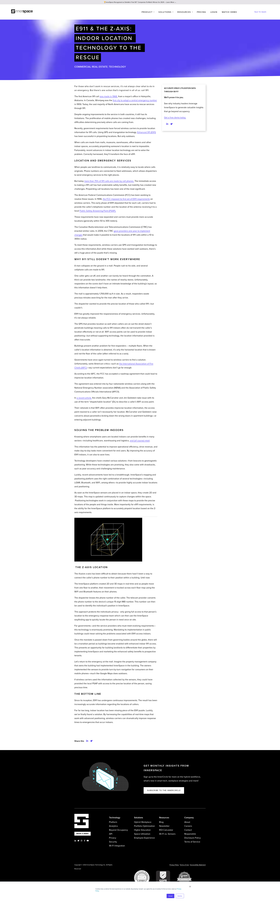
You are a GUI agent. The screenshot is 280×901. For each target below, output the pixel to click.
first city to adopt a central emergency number (135, 100)
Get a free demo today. (175, 117)
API (110, 834)
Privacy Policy (174, 865)
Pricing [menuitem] (201, 12)
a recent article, (84, 398)
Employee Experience (144, 838)
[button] (87, 741)
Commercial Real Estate (91, 66)
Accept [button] (170, 896)
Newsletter (164, 826)
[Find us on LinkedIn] (167, 124)
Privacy (112, 838)
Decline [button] (180, 896)
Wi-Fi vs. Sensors (167, 834)
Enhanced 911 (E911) (146, 132)
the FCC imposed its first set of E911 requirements (126, 199)
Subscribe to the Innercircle (164, 790)
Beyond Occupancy (118, 830)
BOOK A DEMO (82, 834)
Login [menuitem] (213, 12)
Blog (161, 822)
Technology (117, 66)
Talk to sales (260, 12)
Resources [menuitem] (184, 12)
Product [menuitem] (147, 12)
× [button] (190, 886)
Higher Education (142, 830)
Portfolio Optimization (144, 826)
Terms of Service (192, 842)
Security (113, 842)
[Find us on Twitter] (171, 124)
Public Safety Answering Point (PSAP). (98, 211)
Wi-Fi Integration (117, 845)
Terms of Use (184, 865)
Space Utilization (142, 834)
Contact (188, 830)
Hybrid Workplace (142, 822)
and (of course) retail (140, 440)
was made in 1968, (109, 96)
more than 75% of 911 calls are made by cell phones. (109, 181)
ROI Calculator (166, 830)
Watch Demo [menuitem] (229, 12)
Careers (188, 826)
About (187, 822)
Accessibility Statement (198, 865)
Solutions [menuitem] (164, 12)
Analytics (113, 826)
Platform (113, 822)
